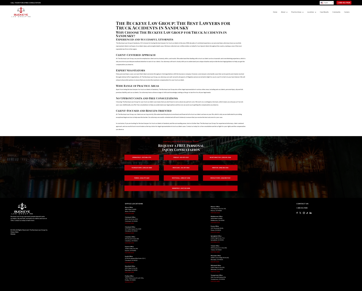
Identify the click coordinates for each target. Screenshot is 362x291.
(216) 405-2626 (129, 262)
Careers (347, 12)
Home (275, 12)
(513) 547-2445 (129, 223)
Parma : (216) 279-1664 (141, 178)
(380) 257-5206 (215, 271)
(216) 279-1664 (215, 232)
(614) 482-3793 (129, 242)
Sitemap (13, 234)
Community (336, 12)
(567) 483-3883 (215, 252)
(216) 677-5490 (129, 233)
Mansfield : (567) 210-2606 (181, 188)
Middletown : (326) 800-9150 (220, 178)
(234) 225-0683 (215, 281)
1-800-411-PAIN (344, 3)
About (283, 12)
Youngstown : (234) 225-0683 (142, 167)
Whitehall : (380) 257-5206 (181, 178)
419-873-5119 (129, 282)
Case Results (324, 12)
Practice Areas (296, 12)
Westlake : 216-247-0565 (181, 167)
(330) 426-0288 (129, 213)
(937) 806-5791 (215, 242)
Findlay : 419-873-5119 (181, 157)
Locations (310, 12)
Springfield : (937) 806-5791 (141, 157)
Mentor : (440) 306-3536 (220, 167)
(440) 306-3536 (215, 212)
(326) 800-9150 (215, 222)
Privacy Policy (15, 232)
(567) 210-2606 (129, 272)
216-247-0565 (215, 261)
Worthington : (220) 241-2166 (220, 157)
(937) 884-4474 (129, 252)
